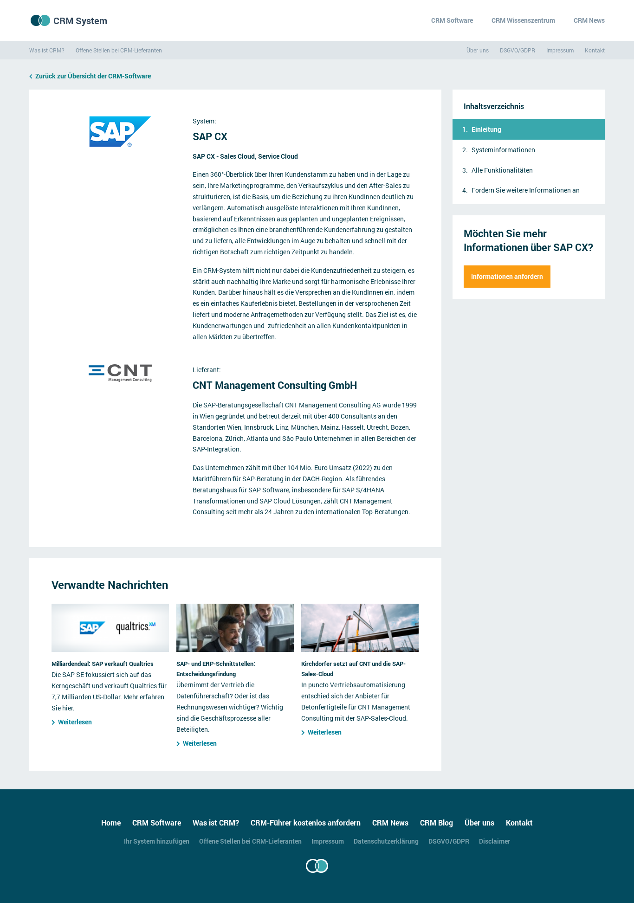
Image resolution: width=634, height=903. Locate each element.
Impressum (560, 50)
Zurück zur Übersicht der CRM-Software (93, 75)
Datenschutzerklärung (386, 841)
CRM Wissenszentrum (523, 20)
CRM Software (452, 20)
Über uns (477, 50)
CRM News (589, 20)
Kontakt (595, 50)
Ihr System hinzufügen (156, 841)
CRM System (80, 20)
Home (111, 822)
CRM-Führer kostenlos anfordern (306, 822)
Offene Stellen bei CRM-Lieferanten (119, 50)
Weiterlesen (75, 721)
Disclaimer (494, 841)
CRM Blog (436, 822)
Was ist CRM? (47, 50)
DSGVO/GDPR (517, 50)
